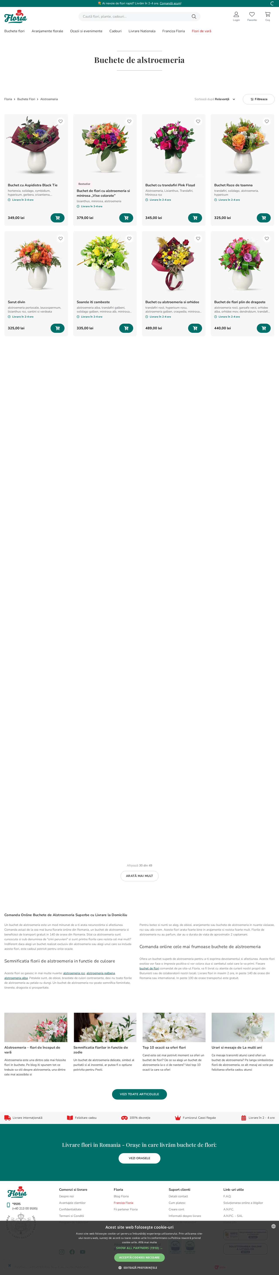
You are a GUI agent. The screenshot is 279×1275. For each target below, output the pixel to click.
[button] (259, 99)
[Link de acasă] (8, 99)
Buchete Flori (26, 99)
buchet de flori (149, 968)
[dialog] (139, 1248)
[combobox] (139, 16)
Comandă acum (170, 3)
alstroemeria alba (16, 978)
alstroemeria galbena (101, 973)
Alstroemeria (49, 99)
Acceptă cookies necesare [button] (139, 1257)
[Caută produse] (194, 16)
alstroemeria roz (74, 973)
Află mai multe (147, 1242)
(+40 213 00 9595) (24, 1208)
